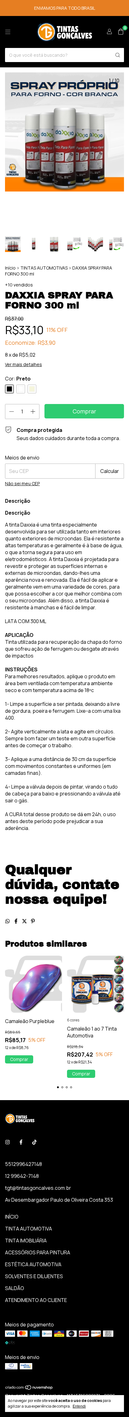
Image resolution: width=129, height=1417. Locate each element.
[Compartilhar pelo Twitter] (25, 921)
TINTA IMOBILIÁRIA (26, 1240)
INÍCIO (11, 1216)
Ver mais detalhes (23, 364)
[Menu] (8, 32)
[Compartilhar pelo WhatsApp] (8, 921)
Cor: (18, 378)
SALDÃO (14, 1288)
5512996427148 (23, 1164)
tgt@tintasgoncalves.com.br (38, 1187)
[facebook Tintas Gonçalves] (20, 1142)
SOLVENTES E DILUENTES (34, 1276)
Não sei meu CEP (22, 483)
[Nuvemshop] (29, 1388)
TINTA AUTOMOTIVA (28, 1228)
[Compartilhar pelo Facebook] (16, 921)
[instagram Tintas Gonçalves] (7, 1142)
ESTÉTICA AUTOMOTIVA (33, 1264)
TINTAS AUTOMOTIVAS (44, 268)
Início (10, 268)
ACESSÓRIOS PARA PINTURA (37, 1252)
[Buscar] (117, 55)
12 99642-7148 (22, 1176)
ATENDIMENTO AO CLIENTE (36, 1300)
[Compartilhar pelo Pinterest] (32, 921)
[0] (120, 32)
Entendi (79, 1406)
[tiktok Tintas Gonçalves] (34, 1142)
